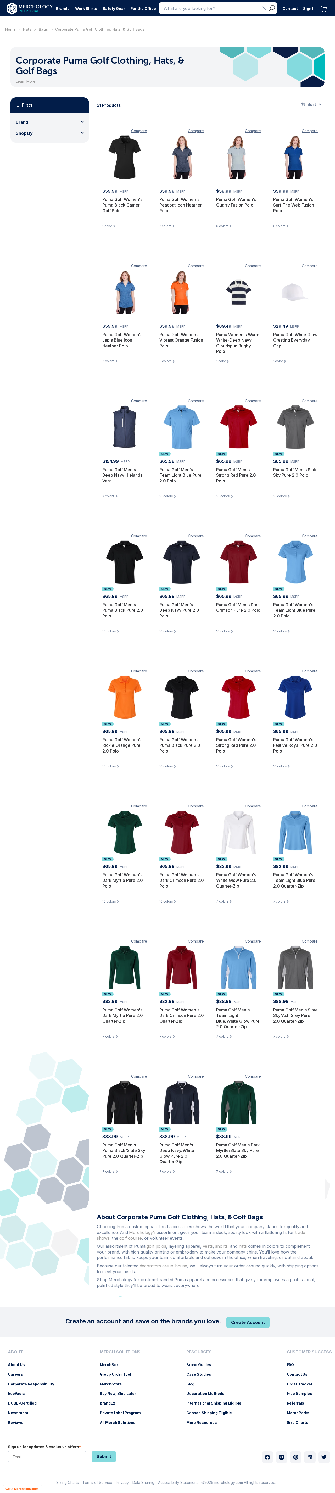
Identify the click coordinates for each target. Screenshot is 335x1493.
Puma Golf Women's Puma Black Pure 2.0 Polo (179, 745)
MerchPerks (301, 1413)
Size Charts (300, 1422)
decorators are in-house (163, 1265)
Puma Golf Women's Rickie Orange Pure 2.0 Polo (122, 745)
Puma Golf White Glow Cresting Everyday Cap (295, 340)
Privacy (122, 1482)
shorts (221, 1246)
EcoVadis (19, 1393)
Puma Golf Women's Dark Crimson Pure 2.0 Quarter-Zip (181, 1015)
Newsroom (20, 1413)
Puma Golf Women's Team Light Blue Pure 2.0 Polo (294, 610)
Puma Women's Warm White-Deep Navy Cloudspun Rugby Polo (237, 343)
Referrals (298, 1403)
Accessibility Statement (178, 1482)
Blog (193, 1384)
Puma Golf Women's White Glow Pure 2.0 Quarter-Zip (236, 880)
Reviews (18, 1422)
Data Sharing (143, 1482)
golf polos (156, 1246)
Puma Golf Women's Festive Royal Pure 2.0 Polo (295, 745)
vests (208, 1246)
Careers (18, 1374)
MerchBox (112, 1364)
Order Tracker (302, 1384)
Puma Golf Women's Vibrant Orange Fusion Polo (181, 340)
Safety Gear (114, 8)
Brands (63, 8)
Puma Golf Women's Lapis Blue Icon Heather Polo (122, 340)
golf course (130, 1238)
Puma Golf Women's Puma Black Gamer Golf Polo (122, 205)
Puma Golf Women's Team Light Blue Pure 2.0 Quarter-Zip (294, 880)
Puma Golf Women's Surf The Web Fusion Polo (293, 205)
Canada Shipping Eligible (212, 1413)
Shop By (24, 133)
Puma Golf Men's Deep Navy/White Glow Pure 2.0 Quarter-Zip (176, 1153)
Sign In (309, 8)
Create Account (248, 1322)
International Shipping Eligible (216, 1403)
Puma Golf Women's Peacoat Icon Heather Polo (180, 205)
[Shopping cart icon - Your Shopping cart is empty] (325, 14)
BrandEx (110, 1403)
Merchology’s (143, 1232)
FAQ (293, 1364)
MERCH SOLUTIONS (120, 1352)
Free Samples (302, 1393)
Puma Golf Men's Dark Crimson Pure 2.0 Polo (238, 607)
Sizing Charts (67, 1482)
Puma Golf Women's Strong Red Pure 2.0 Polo (236, 745)
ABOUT (15, 1352)
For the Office (143, 8)
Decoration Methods (208, 1393)
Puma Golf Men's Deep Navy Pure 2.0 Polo (179, 610)
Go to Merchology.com (22, 1489)
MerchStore (113, 1384)
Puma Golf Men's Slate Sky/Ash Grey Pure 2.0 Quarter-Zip (295, 1015)
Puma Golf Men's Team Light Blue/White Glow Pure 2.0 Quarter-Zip (238, 1018)
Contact (290, 8)
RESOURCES (199, 1352)
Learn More (26, 81)
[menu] (32, 1389)
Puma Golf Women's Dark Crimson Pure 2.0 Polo (181, 880)
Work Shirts (86, 8)
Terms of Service (97, 1482)
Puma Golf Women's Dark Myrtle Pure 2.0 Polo (122, 880)
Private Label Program (123, 1413)
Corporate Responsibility (33, 1384)
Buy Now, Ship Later (120, 1393)
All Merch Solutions (120, 1422)
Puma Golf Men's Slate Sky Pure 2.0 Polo (295, 472)
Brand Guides (201, 1364)
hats (243, 1246)
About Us (19, 1364)
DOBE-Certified (25, 1403)
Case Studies (201, 1374)
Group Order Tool (118, 1374)
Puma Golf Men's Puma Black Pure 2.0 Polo (122, 610)
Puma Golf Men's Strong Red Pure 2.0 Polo (236, 475)
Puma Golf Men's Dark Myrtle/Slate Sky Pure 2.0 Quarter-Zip (238, 1150)
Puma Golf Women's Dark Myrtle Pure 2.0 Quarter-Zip (122, 1015)
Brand (22, 122)
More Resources (204, 1422)
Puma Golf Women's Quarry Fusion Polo (236, 202)
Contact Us (300, 1374)
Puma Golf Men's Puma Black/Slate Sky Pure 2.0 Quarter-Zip (123, 1150)
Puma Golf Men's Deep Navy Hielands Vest (122, 475)
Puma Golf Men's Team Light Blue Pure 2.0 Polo (180, 475)
